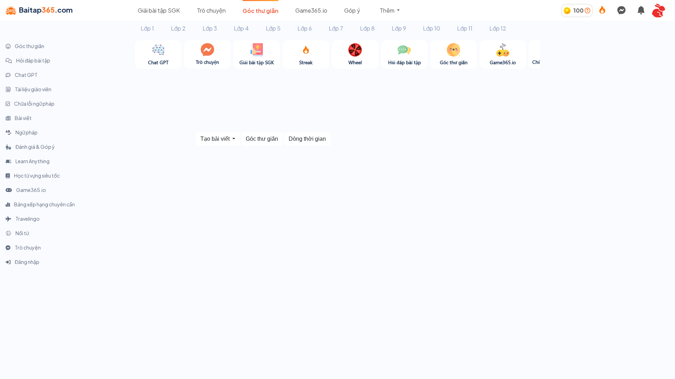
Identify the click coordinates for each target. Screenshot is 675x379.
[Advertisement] (607, 89)
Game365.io (311, 10)
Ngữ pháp (26, 132)
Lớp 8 (367, 28)
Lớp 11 (464, 28)
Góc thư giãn (260, 10)
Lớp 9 (399, 28)
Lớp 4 (241, 28)
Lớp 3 (209, 28)
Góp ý (352, 10)
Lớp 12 (497, 28)
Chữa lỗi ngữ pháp (33, 103)
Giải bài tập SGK (159, 10)
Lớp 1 (147, 28)
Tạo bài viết (215, 139)
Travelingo (27, 218)
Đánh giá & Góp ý (35, 147)
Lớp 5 (273, 28)
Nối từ (22, 233)
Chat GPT (26, 75)
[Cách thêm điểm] (587, 10)
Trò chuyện (211, 10)
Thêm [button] (388, 10)
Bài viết (23, 118)
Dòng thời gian (307, 139)
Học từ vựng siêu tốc (36, 175)
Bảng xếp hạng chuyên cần (44, 204)
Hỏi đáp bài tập (32, 60)
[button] (661, 11)
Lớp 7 (336, 28)
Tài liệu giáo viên (32, 89)
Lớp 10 (431, 28)
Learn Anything (32, 161)
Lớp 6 (304, 28)
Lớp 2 (178, 28)
